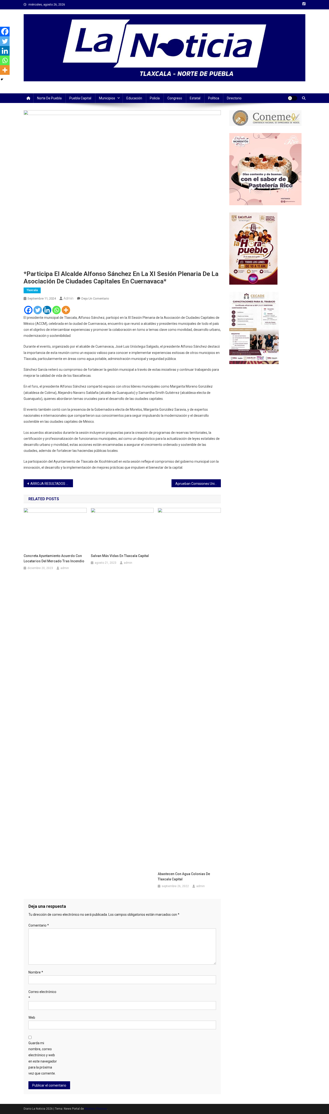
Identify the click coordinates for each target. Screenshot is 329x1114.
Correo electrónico (42, 995)
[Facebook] (28, 310)
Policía (155, 98)
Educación (134, 98)
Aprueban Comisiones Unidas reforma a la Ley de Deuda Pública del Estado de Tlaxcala (198, 484)
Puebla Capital (80, 98)
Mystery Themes (96, 1108)
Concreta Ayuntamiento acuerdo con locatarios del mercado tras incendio (54, 558)
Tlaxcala (32, 290)
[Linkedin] (47, 310)
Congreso (174, 98)
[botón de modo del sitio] (292, 98)
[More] (66, 310)
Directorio (234, 98)
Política (213, 98)
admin (68, 298)
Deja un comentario (95, 298)
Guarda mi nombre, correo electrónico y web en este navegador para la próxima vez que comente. (42, 1058)
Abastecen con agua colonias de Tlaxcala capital (184, 876)
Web (31, 1017)
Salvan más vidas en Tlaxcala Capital (120, 556)
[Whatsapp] (56, 310)
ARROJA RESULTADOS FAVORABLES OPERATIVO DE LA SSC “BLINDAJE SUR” (51, 484)
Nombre (35, 972)
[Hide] (2, 79)
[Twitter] (37, 310)
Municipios (107, 98)
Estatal (195, 98)
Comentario (38, 925)
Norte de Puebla (49, 98)
